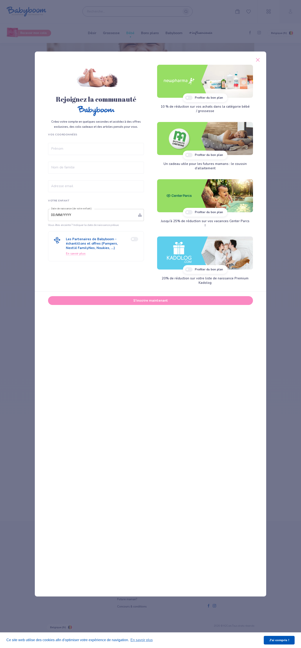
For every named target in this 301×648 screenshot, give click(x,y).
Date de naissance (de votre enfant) (71, 208)
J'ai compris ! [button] (279, 640)
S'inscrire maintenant (150, 300)
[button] (96, 246)
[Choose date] (139, 214)
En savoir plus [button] (141, 640)
